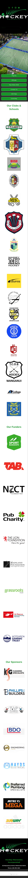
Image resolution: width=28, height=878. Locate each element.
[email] (18, 7)
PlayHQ (14, 76)
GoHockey (14, 98)
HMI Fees (14, 94)
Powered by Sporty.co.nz (14, 872)
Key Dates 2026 (14, 85)
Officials (14, 80)
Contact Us (14, 89)
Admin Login (15, 874)
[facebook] (12, 7)
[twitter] (9, 7)
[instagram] (15, 7)
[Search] (20, 27)
